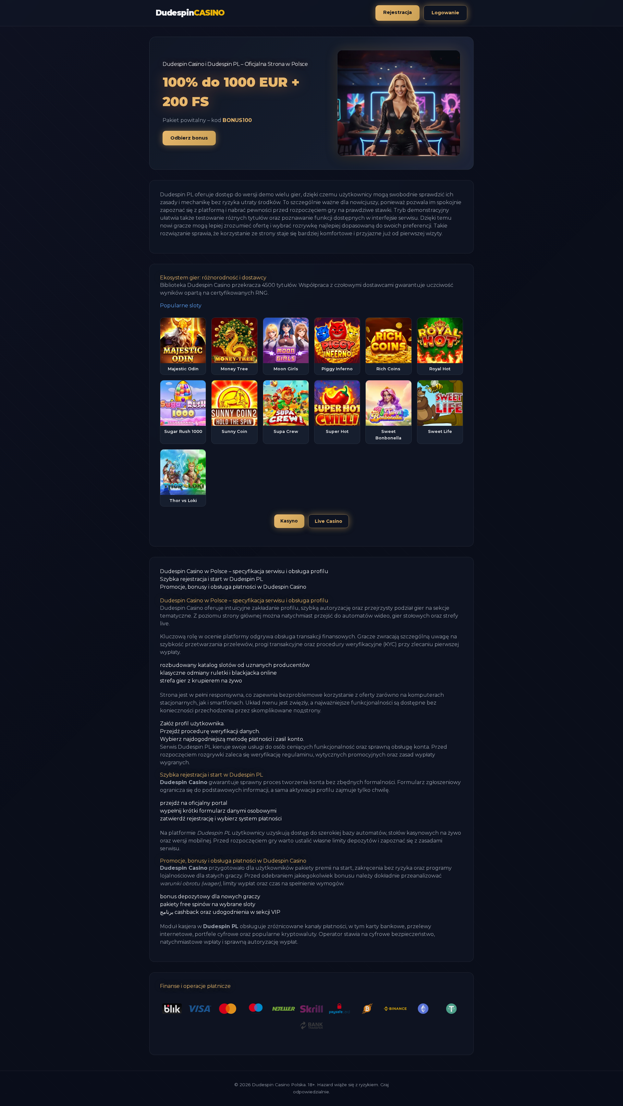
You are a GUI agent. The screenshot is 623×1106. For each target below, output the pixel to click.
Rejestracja (397, 12)
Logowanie (445, 13)
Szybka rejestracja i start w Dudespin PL (211, 579)
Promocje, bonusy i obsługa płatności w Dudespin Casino (233, 587)
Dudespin (190, 13)
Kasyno (289, 520)
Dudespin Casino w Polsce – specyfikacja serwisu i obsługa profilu (244, 571)
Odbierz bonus (189, 138)
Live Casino (328, 521)
